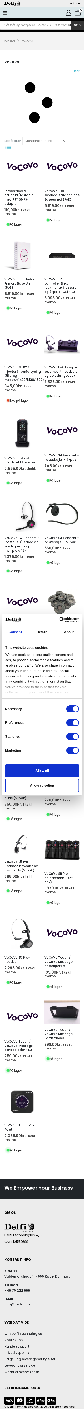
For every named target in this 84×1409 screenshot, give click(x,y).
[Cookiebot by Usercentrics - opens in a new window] (60, 620)
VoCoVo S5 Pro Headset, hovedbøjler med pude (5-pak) (21, 866)
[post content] (22, 167)
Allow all (42, 771)
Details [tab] (42, 632)
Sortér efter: (13, 141)
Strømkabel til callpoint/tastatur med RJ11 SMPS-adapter (18, 197)
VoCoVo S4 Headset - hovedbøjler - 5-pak (61, 457)
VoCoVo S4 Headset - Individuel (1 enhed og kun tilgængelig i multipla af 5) (21, 544)
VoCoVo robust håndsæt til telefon (19, 460)
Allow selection (42, 785)
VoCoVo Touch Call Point (19, 1127)
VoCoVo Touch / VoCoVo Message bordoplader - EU (18, 1045)
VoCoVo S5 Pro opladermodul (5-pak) (58, 877)
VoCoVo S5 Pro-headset (17, 959)
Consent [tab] (15, 632)
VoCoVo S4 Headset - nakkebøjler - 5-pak (61, 540)
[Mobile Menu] (5, 13)
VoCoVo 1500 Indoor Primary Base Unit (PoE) (20, 283)
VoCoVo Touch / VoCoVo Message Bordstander (58, 1033)
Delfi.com (75, 3)
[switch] (72, 722)
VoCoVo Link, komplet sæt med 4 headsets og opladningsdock (61, 371)
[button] (42, 103)
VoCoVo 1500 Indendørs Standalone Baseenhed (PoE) (62, 195)
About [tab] (69, 632)
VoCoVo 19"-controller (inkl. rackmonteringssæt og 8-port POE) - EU (60, 285)
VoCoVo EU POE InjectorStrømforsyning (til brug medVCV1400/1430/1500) (24, 373)
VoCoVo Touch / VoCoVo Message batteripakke (58, 961)
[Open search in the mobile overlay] (42, 25)
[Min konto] (68, 13)
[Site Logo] (12, 3)
